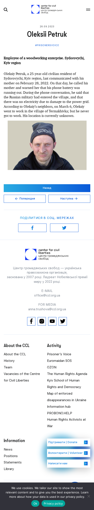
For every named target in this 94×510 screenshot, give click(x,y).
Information (14, 440)
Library (9, 469)
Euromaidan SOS (59, 361)
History (9, 361)
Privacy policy (53, 503)
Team (8, 367)
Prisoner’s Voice (59, 354)
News (8, 449)
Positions (11, 456)
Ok (35, 503)
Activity (54, 345)
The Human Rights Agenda (67, 374)
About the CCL (15, 354)
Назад (47, 187)
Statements (13, 462)
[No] (88, 496)
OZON (51, 367)
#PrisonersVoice (47, 45)
